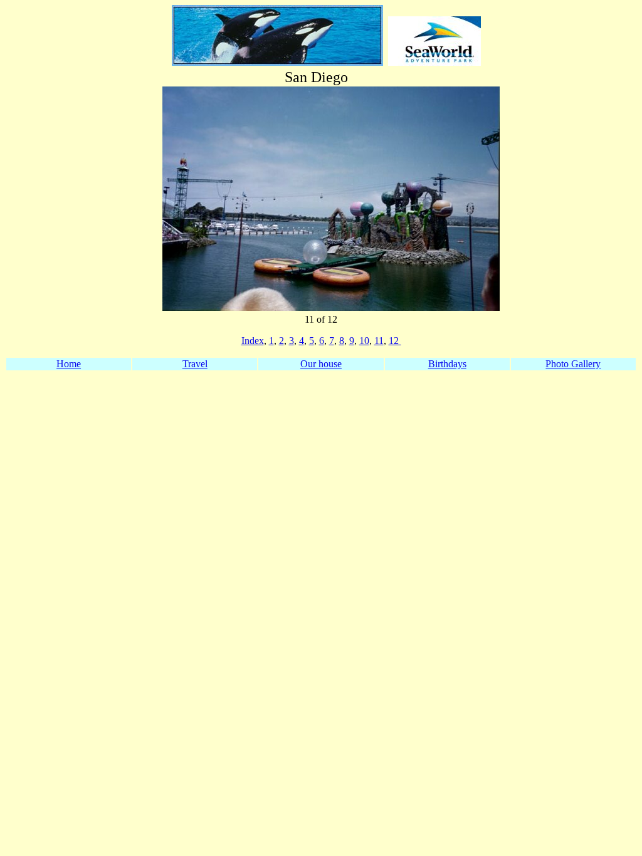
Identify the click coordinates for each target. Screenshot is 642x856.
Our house (321, 363)
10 (364, 340)
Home (68, 363)
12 (395, 340)
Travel (195, 363)
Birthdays (447, 363)
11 (379, 340)
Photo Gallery (573, 363)
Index (252, 340)
